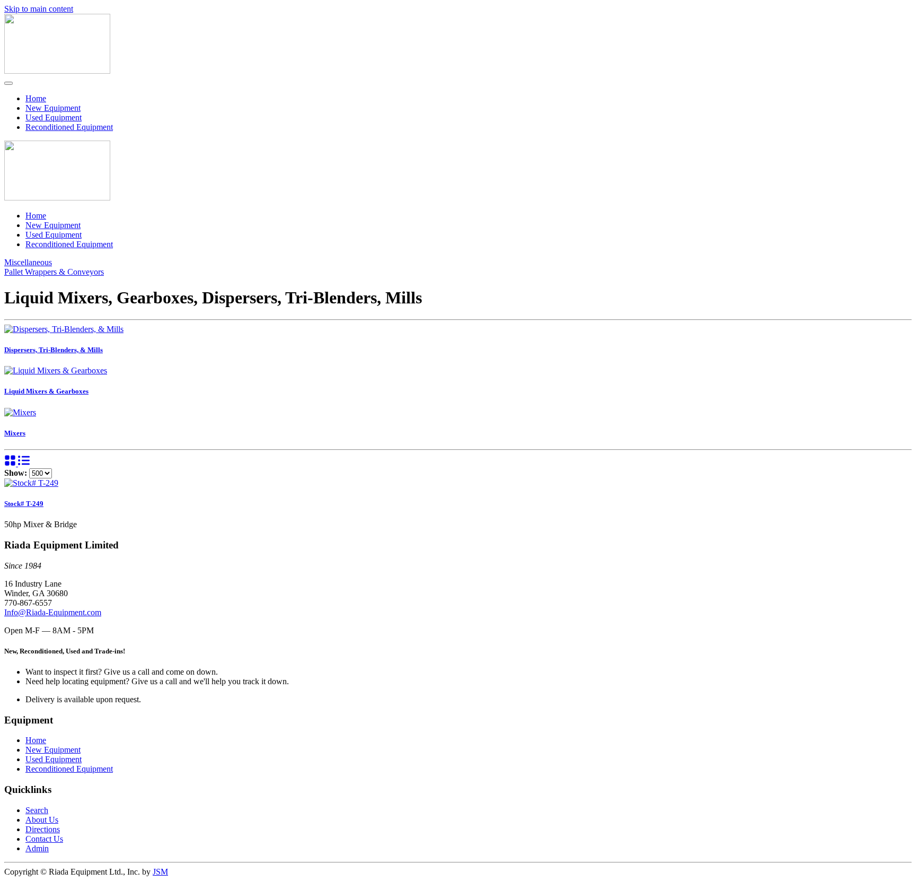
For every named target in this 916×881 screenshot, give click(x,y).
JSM (160, 871)
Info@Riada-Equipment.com (52, 612)
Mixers (14, 433)
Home (35, 98)
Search (36, 810)
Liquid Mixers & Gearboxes (46, 391)
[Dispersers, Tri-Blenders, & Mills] (64, 329)
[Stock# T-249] (31, 482)
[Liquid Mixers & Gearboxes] (55, 370)
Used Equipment (53, 117)
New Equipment (53, 107)
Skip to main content (38, 8)
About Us (41, 819)
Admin (37, 848)
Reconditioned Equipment (69, 127)
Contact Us (44, 838)
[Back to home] (57, 70)
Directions (42, 829)
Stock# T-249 (23, 504)
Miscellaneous (28, 262)
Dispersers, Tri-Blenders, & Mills (53, 350)
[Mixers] (20, 412)
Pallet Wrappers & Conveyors (54, 271)
